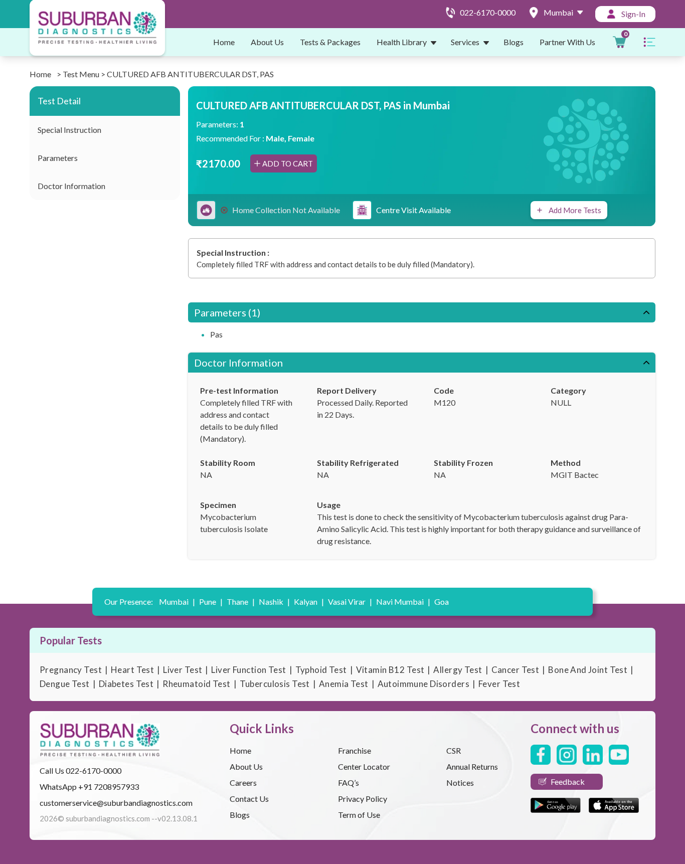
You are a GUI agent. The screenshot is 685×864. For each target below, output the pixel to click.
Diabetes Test (126, 683)
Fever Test (499, 683)
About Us (267, 42)
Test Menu (81, 74)
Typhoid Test (321, 669)
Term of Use (359, 814)
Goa (441, 601)
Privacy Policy (362, 798)
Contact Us (249, 798)
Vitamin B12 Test (390, 669)
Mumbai (177, 601)
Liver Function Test (248, 669)
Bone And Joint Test (587, 669)
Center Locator (364, 766)
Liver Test (182, 669)
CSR (453, 750)
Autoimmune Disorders (424, 683)
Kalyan (309, 601)
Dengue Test (65, 683)
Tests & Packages (330, 42)
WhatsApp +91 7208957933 (89, 786)
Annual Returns (472, 766)
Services (465, 42)
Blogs (513, 42)
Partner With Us (567, 42)
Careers (243, 782)
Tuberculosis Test (275, 683)
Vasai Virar (350, 601)
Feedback (568, 781)
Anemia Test (344, 683)
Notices (460, 782)
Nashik (274, 601)
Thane (241, 601)
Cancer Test (515, 669)
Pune (211, 601)
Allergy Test (457, 669)
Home (224, 42)
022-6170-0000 (93, 770)
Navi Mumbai (403, 601)
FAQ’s (348, 782)
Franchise (354, 750)
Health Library (402, 42)
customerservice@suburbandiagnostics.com (116, 802)
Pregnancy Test (71, 669)
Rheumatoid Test (196, 683)
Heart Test (132, 669)
